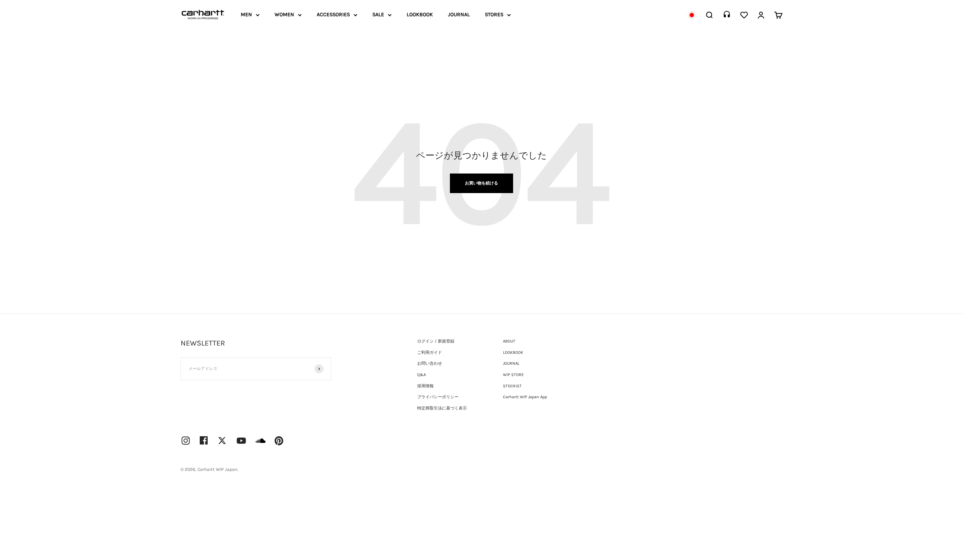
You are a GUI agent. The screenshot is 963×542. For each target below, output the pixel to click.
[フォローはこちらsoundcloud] (260, 444)
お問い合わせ (429, 363)
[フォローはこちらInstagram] (186, 440)
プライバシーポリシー (438, 396)
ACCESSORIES (333, 14)
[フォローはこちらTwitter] (222, 440)
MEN (246, 14)
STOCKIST (512, 386)
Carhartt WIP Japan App (525, 396)
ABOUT (509, 341)
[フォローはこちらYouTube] (241, 440)
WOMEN (284, 14)
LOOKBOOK (420, 14)
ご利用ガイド (429, 352)
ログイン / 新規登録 (435, 341)
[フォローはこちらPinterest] (279, 440)
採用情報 (425, 386)
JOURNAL (459, 14)
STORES (494, 14)
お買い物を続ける (481, 183)
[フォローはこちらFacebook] (204, 440)
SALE (378, 14)
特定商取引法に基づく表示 (442, 408)
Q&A (421, 374)
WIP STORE (513, 374)
